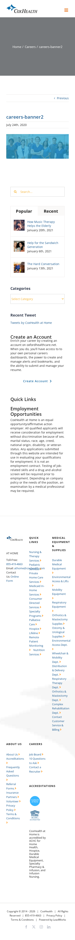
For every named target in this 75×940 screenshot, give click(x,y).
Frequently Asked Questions (13, 771)
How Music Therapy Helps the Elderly (41, 224)
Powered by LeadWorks (52, 919)
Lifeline (34, 633)
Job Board (35, 754)
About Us (12, 754)
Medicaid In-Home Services (36, 590)
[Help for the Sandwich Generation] (19, 243)
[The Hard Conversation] (19, 264)
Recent (51, 211)
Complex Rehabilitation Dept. (60, 708)
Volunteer (12, 801)
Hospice (34, 629)
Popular (24, 211)
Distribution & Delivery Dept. (59, 670)
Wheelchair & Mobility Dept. (60, 657)
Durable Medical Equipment (59, 564)
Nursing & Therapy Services (35, 556)
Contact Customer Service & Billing (58, 723)
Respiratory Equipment (59, 604)
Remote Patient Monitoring (36, 641)
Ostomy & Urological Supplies (58, 632)
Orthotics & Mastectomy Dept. (60, 696)
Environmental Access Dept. (61, 643)
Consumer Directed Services (35, 603)
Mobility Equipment (59, 592)
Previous (63, 98)
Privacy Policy (54, 915)
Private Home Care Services (36, 577)
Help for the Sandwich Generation (42, 245)
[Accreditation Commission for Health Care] (35, 811)
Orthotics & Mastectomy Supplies (60, 619)
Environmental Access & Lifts (61, 579)
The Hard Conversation (43, 264)
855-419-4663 (14, 564)
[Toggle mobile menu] (66, 10)
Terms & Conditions (13, 816)
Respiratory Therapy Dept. (59, 683)
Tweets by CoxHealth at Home (31, 323)
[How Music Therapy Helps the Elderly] (19, 222)
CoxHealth (46, 911)
